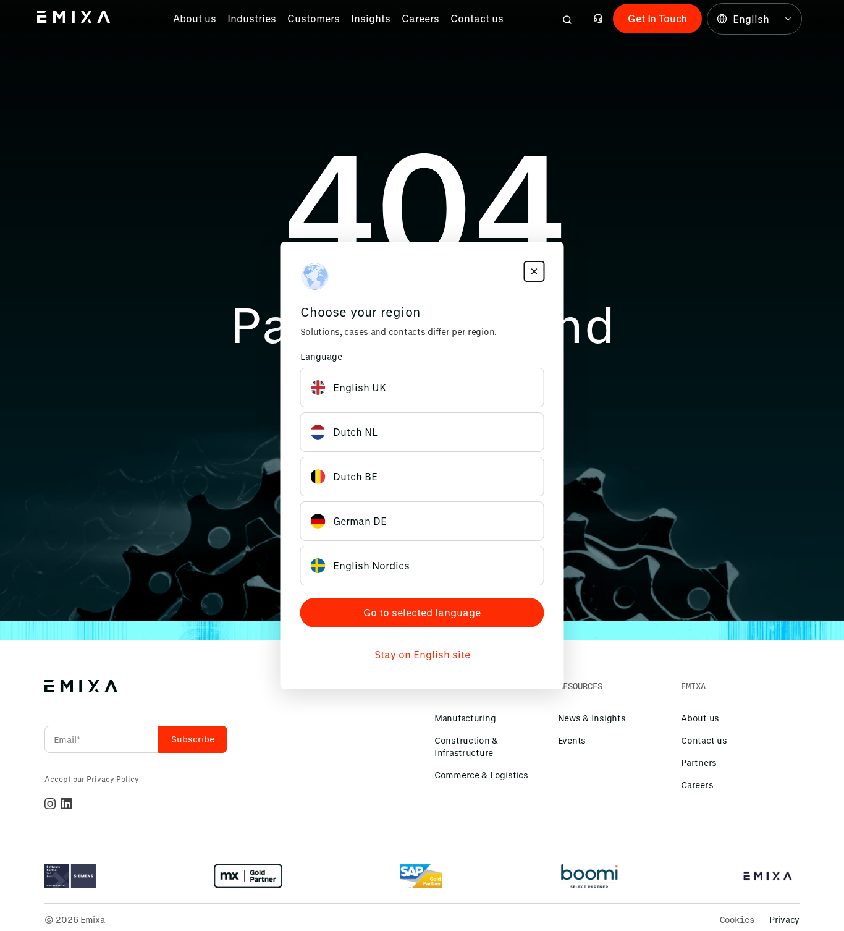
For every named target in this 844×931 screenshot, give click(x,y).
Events (572, 740)
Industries (251, 18)
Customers (313, 18)
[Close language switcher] (534, 271)
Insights (370, 18)
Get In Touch (657, 18)
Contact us (477, 18)
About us (194, 18)
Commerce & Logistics (481, 775)
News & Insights (592, 718)
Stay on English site (422, 654)
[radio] (422, 387)
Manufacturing (465, 718)
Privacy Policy (113, 779)
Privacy (784, 919)
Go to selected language (422, 612)
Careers (420, 18)
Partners (699, 762)
